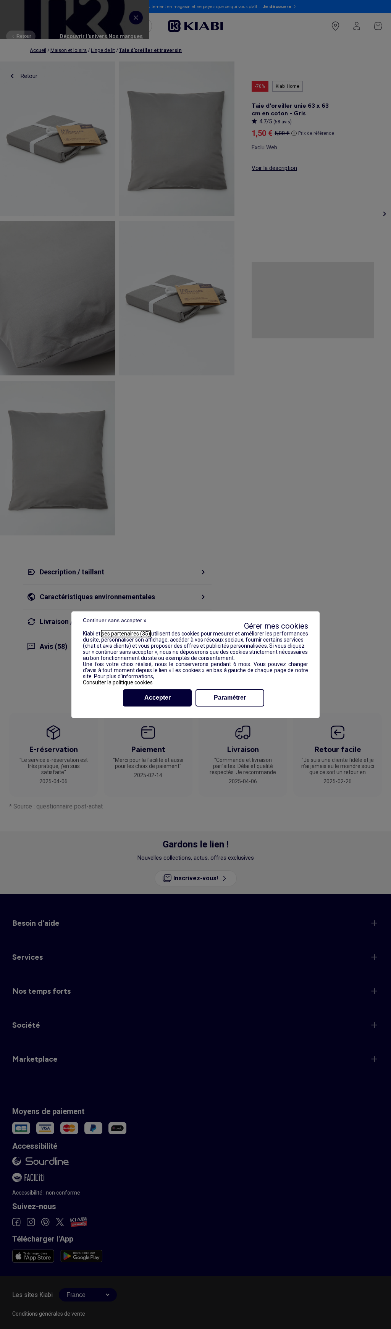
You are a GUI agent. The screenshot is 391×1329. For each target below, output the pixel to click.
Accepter (157, 697)
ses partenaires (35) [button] (126, 634)
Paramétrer (230, 697)
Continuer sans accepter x (114, 620)
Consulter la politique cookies (118, 682)
